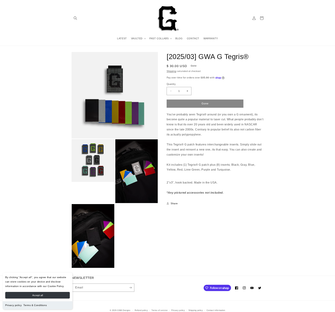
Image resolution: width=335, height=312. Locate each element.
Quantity (171, 84)
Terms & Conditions (35, 305)
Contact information (216, 310)
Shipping (171, 71)
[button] (75, 18)
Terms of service (159, 310)
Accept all (37, 295)
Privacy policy (13, 305)
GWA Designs (124, 310)
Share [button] (174, 203)
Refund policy (141, 310)
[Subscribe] (130, 288)
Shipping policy (195, 310)
